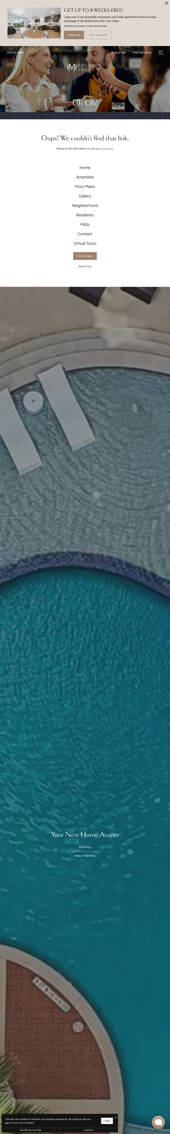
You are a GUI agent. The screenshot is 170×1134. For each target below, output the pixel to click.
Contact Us (89, 1130)
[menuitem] (85, 167)
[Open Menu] (160, 52)
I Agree (107, 1121)
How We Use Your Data (30, 1130)
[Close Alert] (166, 4)
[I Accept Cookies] (116, 1117)
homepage (106, 148)
